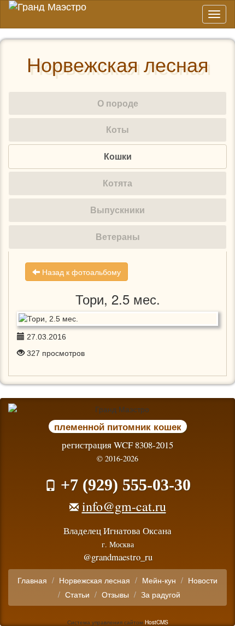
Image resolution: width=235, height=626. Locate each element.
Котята (117, 183)
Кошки (118, 156)
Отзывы (115, 594)
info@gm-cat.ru (124, 506)
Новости (203, 580)
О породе (117, 103)
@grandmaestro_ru (117, 557)
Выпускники (117, 209)
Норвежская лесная (94, 580)
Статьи (77, 594)
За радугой (160, 594)
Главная (32, 580)
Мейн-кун (159, 580)
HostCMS (156, 622)
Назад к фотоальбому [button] (80, 271)
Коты (117, 129)
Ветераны (118, 236)
